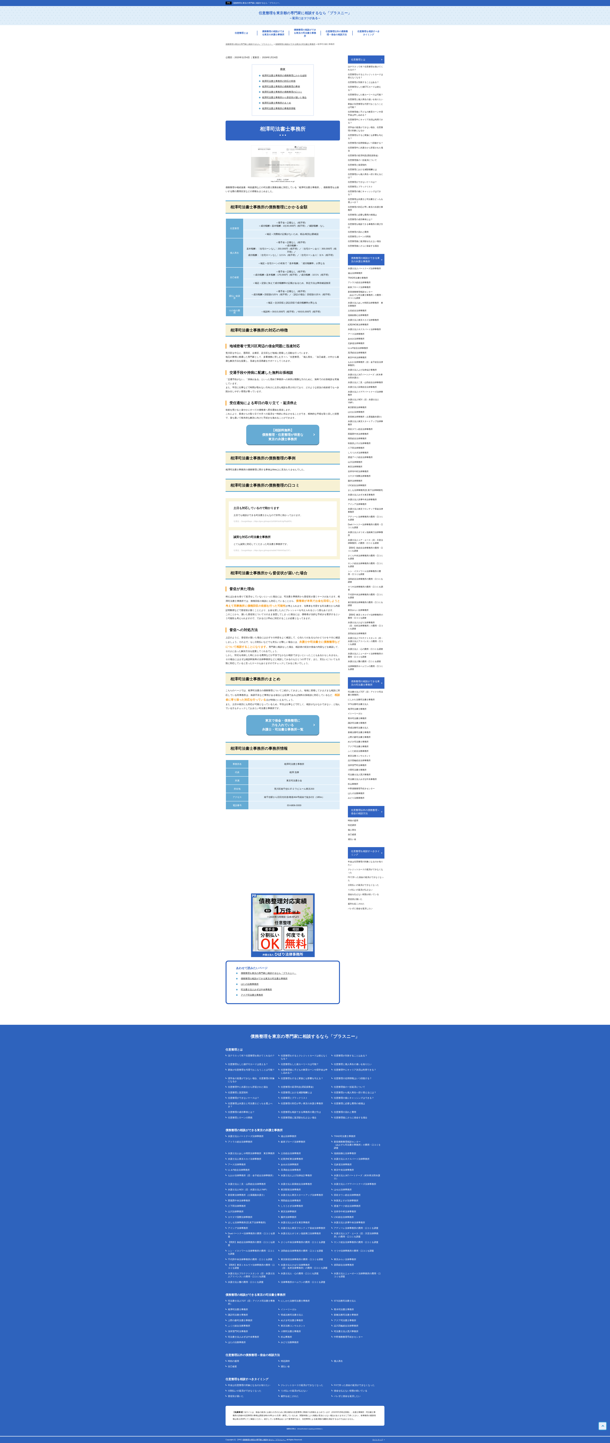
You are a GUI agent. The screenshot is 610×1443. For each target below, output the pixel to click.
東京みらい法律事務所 (358, 610)
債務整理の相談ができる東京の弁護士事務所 (273, 33)
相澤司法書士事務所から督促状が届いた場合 (284, 97)
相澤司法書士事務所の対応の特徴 (278, 81)
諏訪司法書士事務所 (357, 723)
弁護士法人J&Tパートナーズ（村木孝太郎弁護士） (365, 376)
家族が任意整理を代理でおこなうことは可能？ (365, 105)
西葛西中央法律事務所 (358, 434)
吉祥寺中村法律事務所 (358, 471)
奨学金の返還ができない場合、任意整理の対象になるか (365, 129)
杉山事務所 (353, 784)
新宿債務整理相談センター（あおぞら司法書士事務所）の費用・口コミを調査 (365, 295)
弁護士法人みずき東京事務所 (361, 495)
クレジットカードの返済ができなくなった (365, 871)
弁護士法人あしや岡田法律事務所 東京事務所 (365, 304)
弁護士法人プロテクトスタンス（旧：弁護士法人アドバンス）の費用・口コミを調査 (365, 641)
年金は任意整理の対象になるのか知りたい (365, 863)
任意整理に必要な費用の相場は (362, 215)
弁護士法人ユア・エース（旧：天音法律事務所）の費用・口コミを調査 (365, 541)
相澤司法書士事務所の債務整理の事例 (281, 86)
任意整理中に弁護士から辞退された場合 (365, 149)
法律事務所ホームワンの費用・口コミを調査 (365, 668)
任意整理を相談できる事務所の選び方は (365, 226)
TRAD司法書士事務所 (358, 278)
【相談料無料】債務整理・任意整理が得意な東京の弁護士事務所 (282, 434)
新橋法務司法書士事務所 (359, 732)
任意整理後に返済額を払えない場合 (364, 241)
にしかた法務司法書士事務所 (361, 699)
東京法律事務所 (355, 466)
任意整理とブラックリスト (360, 186)
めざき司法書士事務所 (358, 741)
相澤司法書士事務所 (357, 709)
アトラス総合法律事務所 (359, 282)
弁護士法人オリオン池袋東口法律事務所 (365, 534)
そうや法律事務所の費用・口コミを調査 (365, 588)
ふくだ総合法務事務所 (358, 751)
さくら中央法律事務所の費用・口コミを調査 (365, 557)
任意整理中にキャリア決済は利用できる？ (365, 121)
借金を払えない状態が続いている (363, 894)
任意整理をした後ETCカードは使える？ (364, 88)
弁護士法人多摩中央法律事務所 (362, 499)
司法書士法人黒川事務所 (359, 774)
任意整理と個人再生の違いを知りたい (365, 99)
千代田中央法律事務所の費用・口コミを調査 (365, 596)
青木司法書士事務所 (357, 718)
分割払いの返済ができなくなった (363, 885)
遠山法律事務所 (355, 273)
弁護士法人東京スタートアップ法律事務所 (365, 423)
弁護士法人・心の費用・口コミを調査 (365, 649)
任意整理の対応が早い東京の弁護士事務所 (365, 208)
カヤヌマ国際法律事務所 (359, 476)
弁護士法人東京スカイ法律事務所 (363, 320)
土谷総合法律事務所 (357, 310)
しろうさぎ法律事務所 (358, 452)
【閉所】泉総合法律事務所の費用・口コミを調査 (365, 549)
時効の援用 (353, 820)
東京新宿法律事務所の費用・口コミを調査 (365, 604)
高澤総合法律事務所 (357, 352)
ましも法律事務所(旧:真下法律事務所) (365, 490)
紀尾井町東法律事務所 (358, 324)
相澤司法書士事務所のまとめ (276, 103)
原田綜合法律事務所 (357, 633)
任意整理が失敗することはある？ (363, 82)
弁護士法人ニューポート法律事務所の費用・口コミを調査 (365, 655)
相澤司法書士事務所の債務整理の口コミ (282, 92)
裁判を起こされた (356, 904)
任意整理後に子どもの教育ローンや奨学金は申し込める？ (365, 113)
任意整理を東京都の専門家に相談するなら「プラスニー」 (305, 15)
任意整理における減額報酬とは (362, 169)
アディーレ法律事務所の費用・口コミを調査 (365, 518)
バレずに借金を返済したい (360, 908)
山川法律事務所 (355, 462)
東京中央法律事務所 (357, 357)
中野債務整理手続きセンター (361, 788)
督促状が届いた (355, 899)
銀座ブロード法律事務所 (359, 287)
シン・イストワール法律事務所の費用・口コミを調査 (364, 573)
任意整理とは (241, 33)
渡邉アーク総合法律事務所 (360, 457)
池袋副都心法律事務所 (358, 315)
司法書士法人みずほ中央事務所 (256, 989)
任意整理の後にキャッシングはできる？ (364, 193)
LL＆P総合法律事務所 (358, 348)
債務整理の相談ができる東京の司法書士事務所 (305, 32)
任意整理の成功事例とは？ (360, 219)
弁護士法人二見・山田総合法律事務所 (365, 382)
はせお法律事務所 (356, 412)
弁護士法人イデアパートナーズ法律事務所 (365, 393)
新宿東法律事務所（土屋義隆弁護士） (365, 417)
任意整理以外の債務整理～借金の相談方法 (337, 33)
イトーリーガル (355, 713)
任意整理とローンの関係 (359, 236)
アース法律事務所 (356, 334)
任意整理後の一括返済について (362, 160)
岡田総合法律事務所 (357, 438)
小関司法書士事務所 (357, 770)
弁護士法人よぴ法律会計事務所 (362, 370)
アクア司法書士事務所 (252, 995)
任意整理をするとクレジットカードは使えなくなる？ (365, 76)
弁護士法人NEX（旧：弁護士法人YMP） (363, 401)
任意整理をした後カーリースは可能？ (365, 94)
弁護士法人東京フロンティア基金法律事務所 (365, 510)
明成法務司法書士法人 (358, 728)
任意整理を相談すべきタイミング (368, 33)
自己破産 (352, 834)
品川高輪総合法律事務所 (359, 760)
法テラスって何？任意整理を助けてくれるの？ (365, 68)
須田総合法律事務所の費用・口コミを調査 (365, 580)
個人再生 (352, 830)
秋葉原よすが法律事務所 (359, 443)
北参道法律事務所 (356, 343)
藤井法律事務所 (355, 481)
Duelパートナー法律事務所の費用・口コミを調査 (365, 526)
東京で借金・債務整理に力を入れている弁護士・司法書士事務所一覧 (282, 725)
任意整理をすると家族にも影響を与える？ (365, 137)
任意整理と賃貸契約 (357, 165)
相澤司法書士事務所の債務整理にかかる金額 (284, 75)
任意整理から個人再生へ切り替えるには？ (365, 176)
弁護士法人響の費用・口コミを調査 (364, 661)
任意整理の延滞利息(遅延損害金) (363, 155)
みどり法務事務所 (356, 798)
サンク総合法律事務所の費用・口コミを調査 (365, 565)
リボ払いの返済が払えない (360, 890)
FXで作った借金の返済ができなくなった (366, 879)
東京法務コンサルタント (359, 756)
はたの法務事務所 (250, 984)
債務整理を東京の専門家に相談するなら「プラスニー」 (257, 3)
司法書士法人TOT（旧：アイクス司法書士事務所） (365, 693)
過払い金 (352, 839)
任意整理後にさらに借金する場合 (363, 246)
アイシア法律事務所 (357, 504)
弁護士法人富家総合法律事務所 (362, 387)
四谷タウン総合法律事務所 (360, 429)
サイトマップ (377, 1440)
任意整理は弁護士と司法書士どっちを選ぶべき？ (365, 201)
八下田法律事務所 (356, 448)
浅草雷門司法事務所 (357, 765)
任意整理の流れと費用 (358, 232)
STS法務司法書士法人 (358, 704)
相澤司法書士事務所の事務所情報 (278, 108)
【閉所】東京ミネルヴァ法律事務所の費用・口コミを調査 (365, 616)
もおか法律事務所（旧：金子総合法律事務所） (365, 363)
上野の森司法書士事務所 (359, 737)
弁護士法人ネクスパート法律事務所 (364, 329)
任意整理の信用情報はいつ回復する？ (365, 143)
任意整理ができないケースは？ (362, 182)
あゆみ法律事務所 (356, 339)
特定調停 (352, 825)
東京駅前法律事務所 (357, 407)
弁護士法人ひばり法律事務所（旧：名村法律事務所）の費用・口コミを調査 (365, 625)
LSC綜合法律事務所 (357, 485)
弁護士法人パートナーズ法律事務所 (364, 268)
